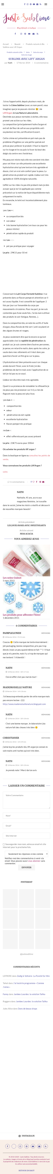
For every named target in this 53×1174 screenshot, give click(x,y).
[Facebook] (24, 4)
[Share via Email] (43, 482)
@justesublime (26, 954)
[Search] (50, 4)
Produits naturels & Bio (35, 44)
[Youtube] (34, 4)
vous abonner (34, 861)
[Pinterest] (31, 4)
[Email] (37, 4)
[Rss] (40, 4)
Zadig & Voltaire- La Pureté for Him (33, 976)
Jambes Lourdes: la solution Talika (29, 994)
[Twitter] (14, 1146)
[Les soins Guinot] (26, 560)
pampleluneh (12, 633)
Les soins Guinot (12, 577)
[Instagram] (27, 4)
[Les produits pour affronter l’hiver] (26, 597)
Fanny (5, 994)
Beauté (17, 44)
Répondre (45, 633)
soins (5, 471)
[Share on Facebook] (36, 482)
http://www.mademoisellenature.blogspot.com (24, 704)
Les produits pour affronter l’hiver (22, 614)
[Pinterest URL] (10, 899)
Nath (10, 63)
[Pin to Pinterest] (40, 482)
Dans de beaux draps (27, 1008)
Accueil (6, 44)
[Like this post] (33, 482)
